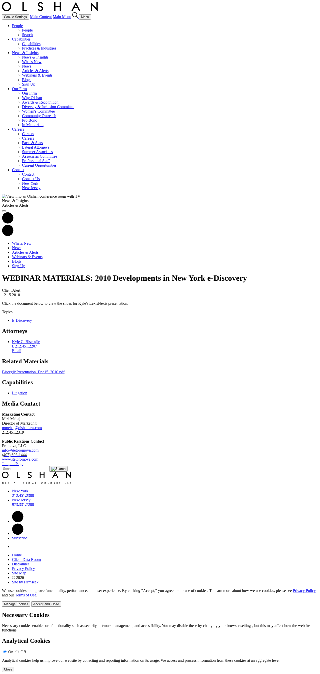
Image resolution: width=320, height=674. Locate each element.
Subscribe (20, 538)
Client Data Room (26, 559)
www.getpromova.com (20, 459)
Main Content (41, 17)
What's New (32, 62)
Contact (18, 170)
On (10, 652)
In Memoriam (33, 125)
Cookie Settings (15, 17)
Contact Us (31, 179)
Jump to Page (12, 464)
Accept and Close (46, 604)
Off (23, 652)
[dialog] (160, 597)
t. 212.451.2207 (24, 346)
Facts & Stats (32, 143)
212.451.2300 (23, 495)
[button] (8, 235)
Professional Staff (36, 161)
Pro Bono (29, 120)
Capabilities (21, 39)
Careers (18, 129)
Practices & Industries (39, 48)
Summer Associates (37, 152)
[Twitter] (18, 533)
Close (8, 669)
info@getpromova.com (20, 452)
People (17, 26)
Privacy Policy (23, 568)
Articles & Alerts (35, 71)
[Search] (75, 17)
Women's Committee (38, 111)
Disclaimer (20, 564)
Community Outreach (39, 116)
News (26, 66)
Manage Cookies (16, 604)
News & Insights (25, 53)
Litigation (19, 393)
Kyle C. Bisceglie (26, 342)
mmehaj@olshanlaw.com (22, 428)
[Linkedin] (18, 521)
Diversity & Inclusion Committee (48, 107)
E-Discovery (22, 320)
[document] (160, 642)
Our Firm (19, 89)
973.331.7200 (23, 504)
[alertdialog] (160, 642)
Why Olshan (32, 98)
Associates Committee (39, 156)
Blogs (26, 80)
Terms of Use (25, 595)
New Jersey (31, 188)
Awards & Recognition (40, 102)
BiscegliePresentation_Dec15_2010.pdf (33, 372)
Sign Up (28, 84)
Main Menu (62, 17)
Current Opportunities (39, 165)
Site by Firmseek (25, 582)
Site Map (19, 573)
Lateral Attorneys (35, 147)
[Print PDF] (8, 222)
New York (30, 183)
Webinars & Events (37, 75)
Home (17, 555)
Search (27, 35)
